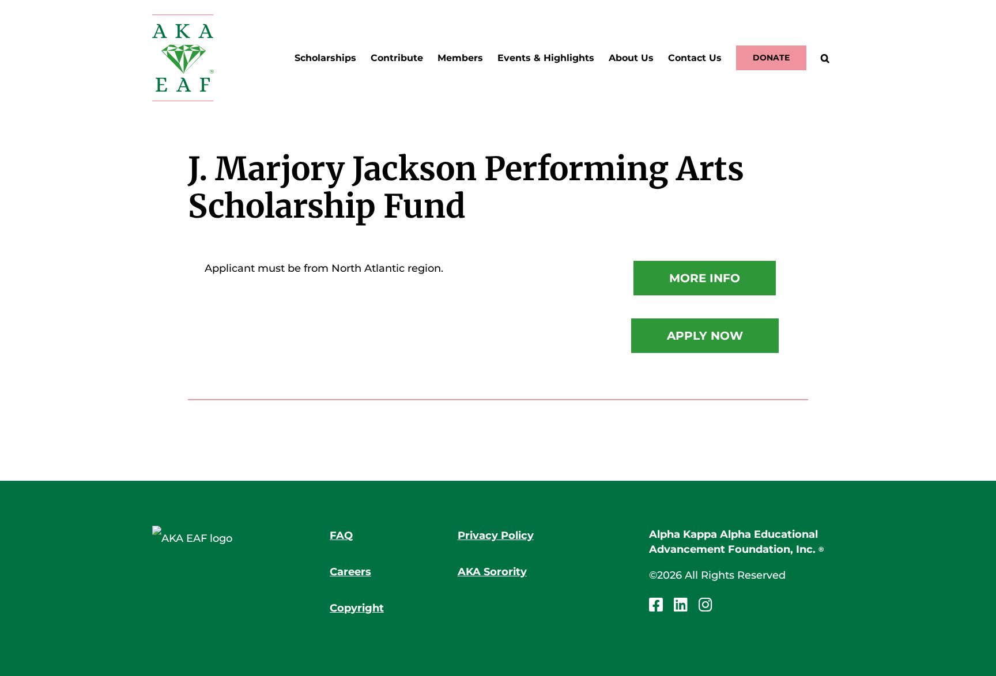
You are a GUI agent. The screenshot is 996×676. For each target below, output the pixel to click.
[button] (825, 58)
